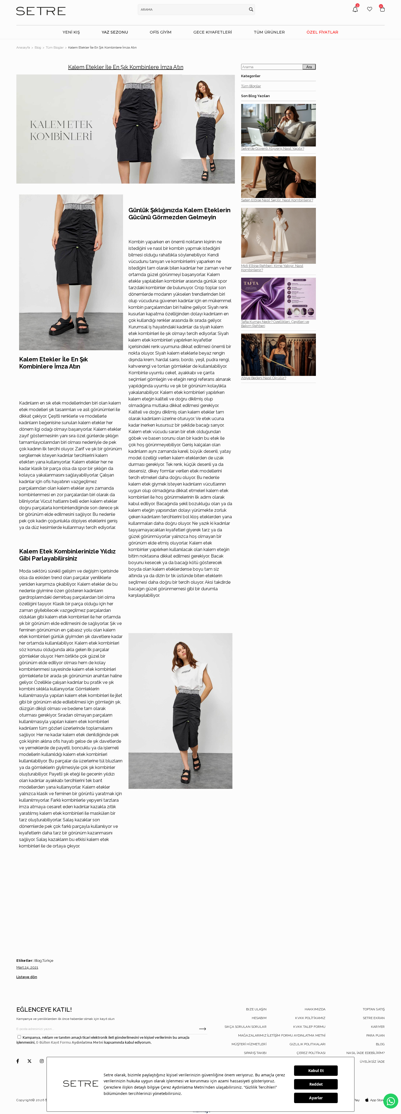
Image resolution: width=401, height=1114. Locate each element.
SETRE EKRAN (374, 1018)
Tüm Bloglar (251, 86)
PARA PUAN (375, 1035)
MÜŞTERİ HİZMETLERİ (249, 1044)
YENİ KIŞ (71, 32)
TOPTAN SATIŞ (374, 1009)
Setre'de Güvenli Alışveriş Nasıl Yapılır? (272, 148)
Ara (309, 67)
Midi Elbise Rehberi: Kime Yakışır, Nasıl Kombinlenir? (272, 268)
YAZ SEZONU (115, 32)
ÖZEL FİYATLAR (322, 32)
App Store (377, 1100)
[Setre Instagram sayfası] (42, 1061)
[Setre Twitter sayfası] (29, 1061)
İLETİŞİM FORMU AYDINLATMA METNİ (296, 1035)
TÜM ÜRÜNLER (269, 32)
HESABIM (259, 1018)
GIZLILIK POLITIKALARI (308, 1044)
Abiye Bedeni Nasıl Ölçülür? (263, 378)
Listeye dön (26, 977)
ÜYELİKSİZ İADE (372, 1062)
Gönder (202, 1029)
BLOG (380, 1044)
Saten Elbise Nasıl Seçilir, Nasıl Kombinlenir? (277, 200)
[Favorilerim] (369, 13)
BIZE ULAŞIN (256, 1009)
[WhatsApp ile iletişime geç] (390, 1101)
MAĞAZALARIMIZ (252, 1035)
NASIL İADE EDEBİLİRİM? (365, 1053)
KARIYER (378, 1027)
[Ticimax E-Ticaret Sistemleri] (200, 1112)
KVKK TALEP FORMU (309, 1027)
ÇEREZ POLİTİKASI (311, 1053)
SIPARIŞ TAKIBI (255, 1053)
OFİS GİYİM (161, 32)
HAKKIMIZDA (315, 1009)
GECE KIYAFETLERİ (212, 32)
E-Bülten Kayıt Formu (54, 1043)
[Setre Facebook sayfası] (17, 1061)
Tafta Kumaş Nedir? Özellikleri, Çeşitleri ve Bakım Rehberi (275, 324)
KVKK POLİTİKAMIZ (310, 1018)
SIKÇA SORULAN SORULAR (246, 1027)
